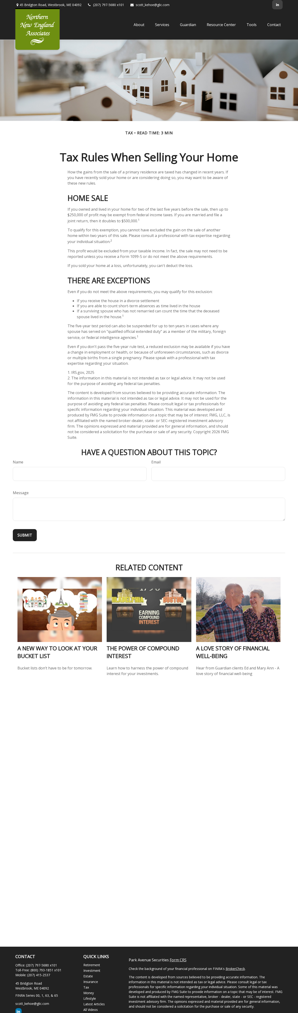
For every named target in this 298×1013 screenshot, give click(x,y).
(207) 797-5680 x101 (108, 5)
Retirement (91, 965)
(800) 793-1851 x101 (45, 970)
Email (156, 462)
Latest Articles (94, 1004)
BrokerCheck (235, 968)
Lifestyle (89, 998)
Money (88, 993)
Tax (86, 987)
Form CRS (178, 959)
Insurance (90, 981)
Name (18, 462)
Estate (88, 976)
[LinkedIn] (277, 4)
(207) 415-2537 (38, 975)
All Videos (90, 1009)
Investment (91, 970)
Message (21, 492)
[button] (139, 24)
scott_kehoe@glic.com (152, 5)
